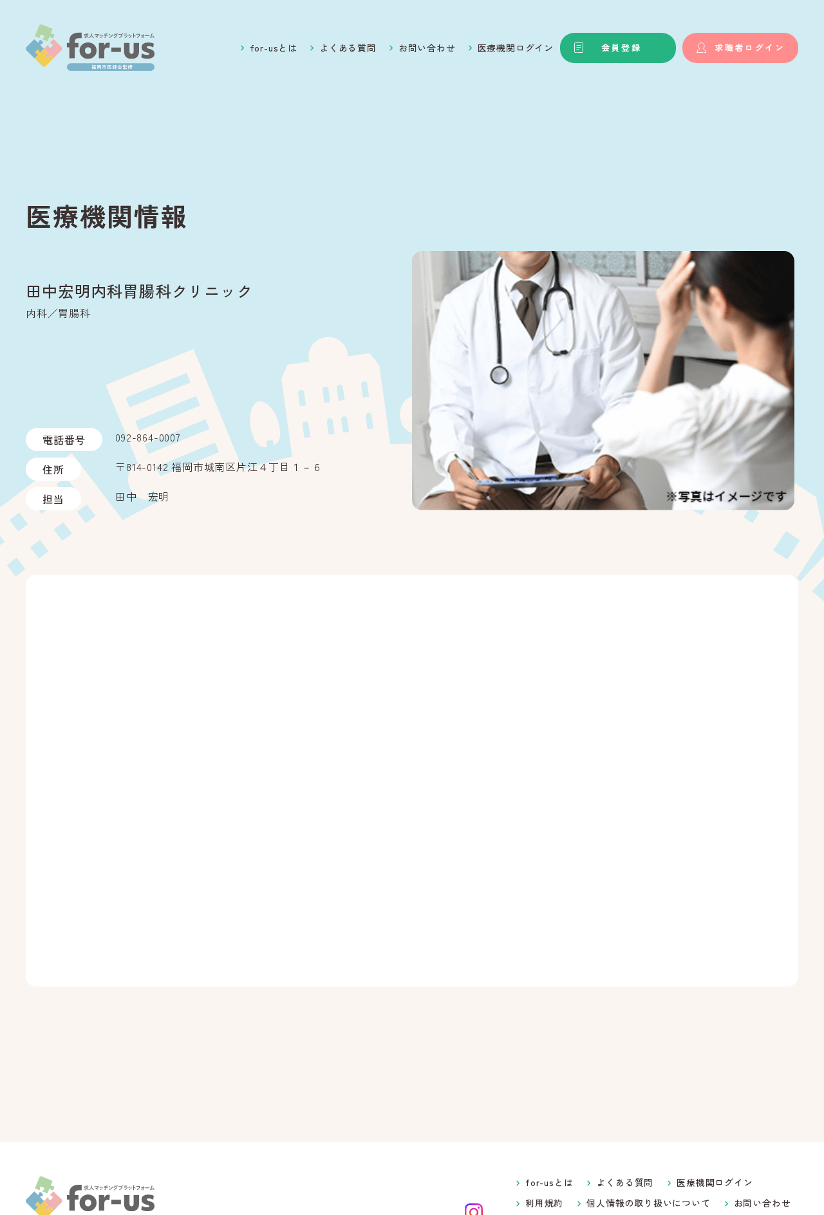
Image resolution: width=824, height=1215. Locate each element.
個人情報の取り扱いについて (648, 1202)
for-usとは (273, 47)
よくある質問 (348, 47)
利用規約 (544, 1202)
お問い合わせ (427, 47)
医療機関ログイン (516, 47)
